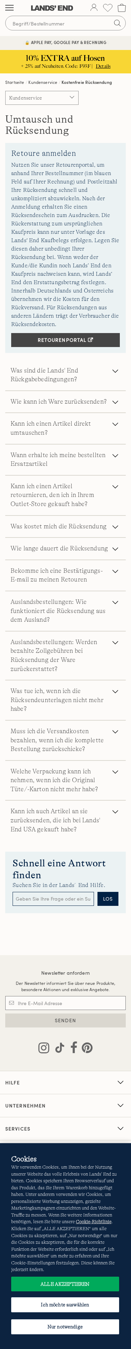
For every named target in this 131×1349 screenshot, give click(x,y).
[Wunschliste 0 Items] (107, 8)
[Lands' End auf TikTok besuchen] (57, 1049)
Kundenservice (42, 82)
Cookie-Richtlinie (93, 1221)
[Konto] (94, 8)
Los (108, 898)
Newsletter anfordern (65, 972)
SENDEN (65, 1020)
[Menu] (9, 8)
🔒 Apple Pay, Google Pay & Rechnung (65, 42)
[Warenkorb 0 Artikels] (122, 8)
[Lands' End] (52, 8)
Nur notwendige (65, 1326)
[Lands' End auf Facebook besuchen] (72, 1049)
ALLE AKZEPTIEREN (65, 1284)
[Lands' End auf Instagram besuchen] (43, 1049)
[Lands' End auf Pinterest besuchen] (85, 1049)
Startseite (14, 82)
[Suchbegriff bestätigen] (117, 23)
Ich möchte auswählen (65, 1304)
